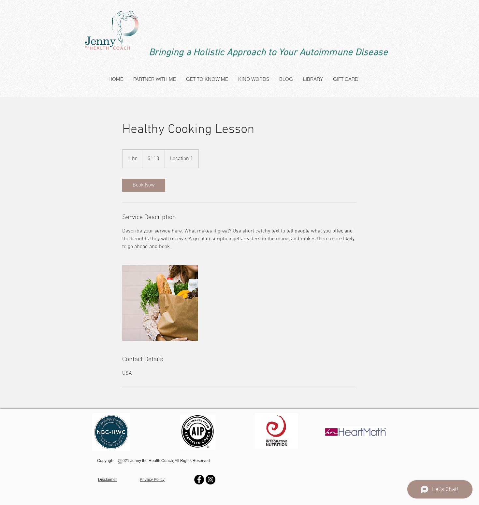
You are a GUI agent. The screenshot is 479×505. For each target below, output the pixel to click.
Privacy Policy (152, 479)
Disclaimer (107, 479)
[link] (143, 185)
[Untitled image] (160, 303)
